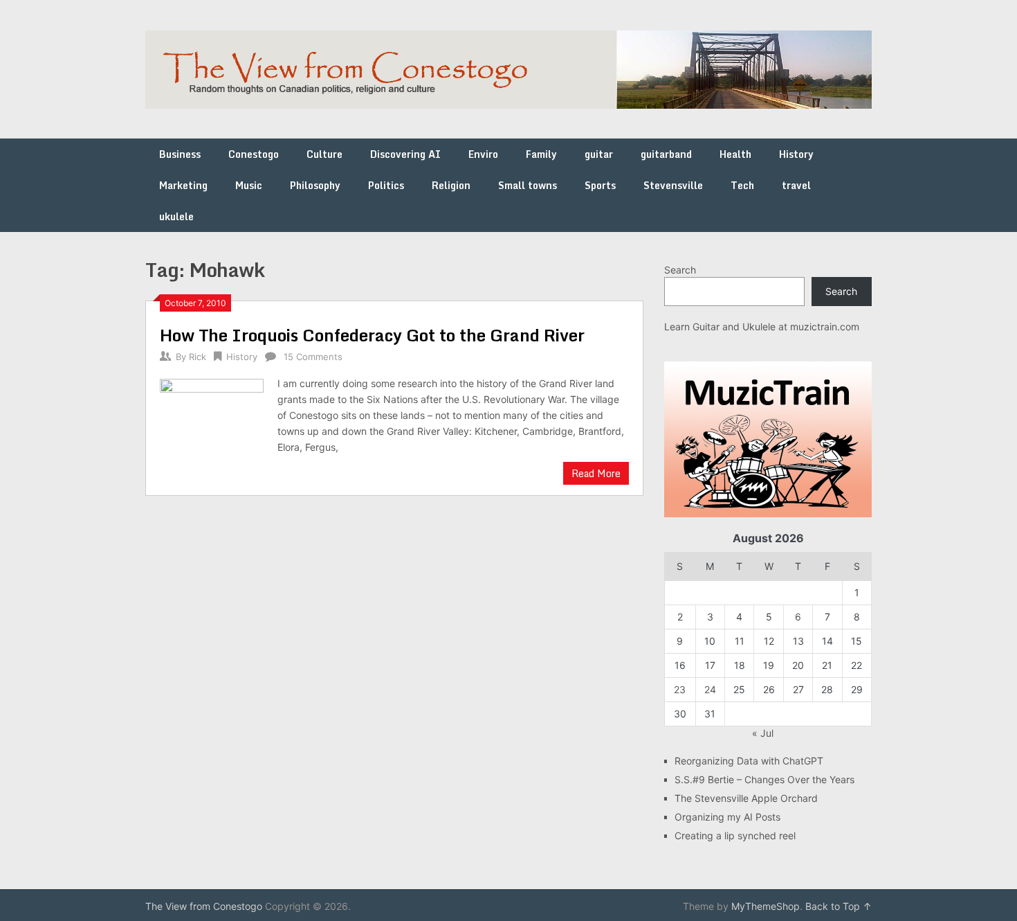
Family (541, 154)
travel (796, 185)
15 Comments (313, 356)
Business (180, 154)
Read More (596, 473)
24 (710, 689)
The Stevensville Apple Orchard (746, 798)
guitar (599, 154)
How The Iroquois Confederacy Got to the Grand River (372, 334)
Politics (386, 185)
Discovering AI (405, 154)
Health (735, 154)
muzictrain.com (824, 326)
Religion (451, 185)
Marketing (183, 185)
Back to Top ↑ (838, 906)
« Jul (762, 733)
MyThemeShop (765, 906)
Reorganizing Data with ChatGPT (749, 761)
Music (248, 185)
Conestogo (253, 154)
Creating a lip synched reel (735, 835)
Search (680, 270)
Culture (324, 154)
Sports (600, 185)
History (796, 154)
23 (680, 689)
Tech (742, 185)
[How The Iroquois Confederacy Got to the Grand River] (212, 423)
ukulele (176, 216)
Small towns (527, 185)
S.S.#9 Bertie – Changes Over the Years (764, 779)
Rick (197, 356)
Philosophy (315, 185)
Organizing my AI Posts (727, 817)
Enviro (483, 154)
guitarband (666, 154)
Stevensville (673, 185)
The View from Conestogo (203, 906)
